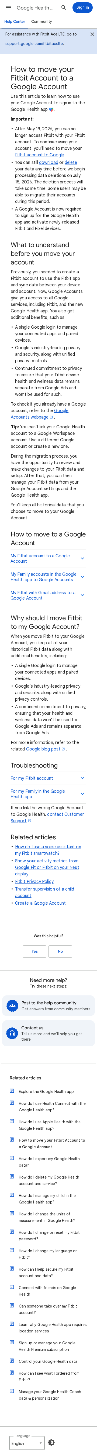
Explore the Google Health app (46, 1091)
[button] (8, 7)
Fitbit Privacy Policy (34, 881)
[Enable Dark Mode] (51, 1442)
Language (22, 1436)
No (60, 951)
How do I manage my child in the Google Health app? (47, 1199)
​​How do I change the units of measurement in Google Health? (47, 1217)
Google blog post (43, 749)
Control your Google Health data (48, 1361)
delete (71, 162)
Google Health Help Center (37, 8)
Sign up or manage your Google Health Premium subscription (47, 1346)
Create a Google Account (40, 903)
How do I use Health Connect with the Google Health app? (52, 1106)
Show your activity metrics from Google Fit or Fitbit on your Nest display (47, 867)
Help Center (14, 21)
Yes (35, 951)
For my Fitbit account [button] (32, 778)
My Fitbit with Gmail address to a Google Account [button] (43, 595)
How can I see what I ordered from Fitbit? (49, 1376)
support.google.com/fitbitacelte (34, 43)
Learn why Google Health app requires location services (52, 1328)
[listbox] (27, 1443)
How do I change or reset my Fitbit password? (49, 1235)
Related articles (25, 1078)
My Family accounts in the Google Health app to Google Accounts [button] (44, 577)
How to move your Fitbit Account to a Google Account (52, 1143)
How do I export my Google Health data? (49, 1162)
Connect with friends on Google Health (47, 1291)
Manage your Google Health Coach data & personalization (50, 1395)
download (48, 162)
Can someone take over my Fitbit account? (48, 1309)
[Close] (92, 34)
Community (41, 21)
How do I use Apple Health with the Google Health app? (50, 1125)
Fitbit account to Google (39, 155)
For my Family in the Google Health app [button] (38, 794)
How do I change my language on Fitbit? (48, 1254)
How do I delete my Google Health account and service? (49, 1180)
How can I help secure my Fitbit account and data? (46, 1272)
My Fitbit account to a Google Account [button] (40, 558)
